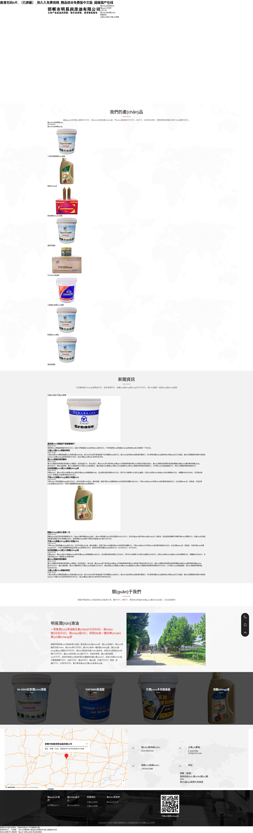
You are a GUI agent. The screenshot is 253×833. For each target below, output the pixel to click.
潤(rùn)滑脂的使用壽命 (57, 459)
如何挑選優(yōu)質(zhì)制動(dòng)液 (63, 468)
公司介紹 (103, 10)
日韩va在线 (28, 832)
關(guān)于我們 (105, 8)
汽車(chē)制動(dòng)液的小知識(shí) (63, 477)
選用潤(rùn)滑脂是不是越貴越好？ (61, 444)
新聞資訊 (103, 15)
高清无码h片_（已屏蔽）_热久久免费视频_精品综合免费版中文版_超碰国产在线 (56, 2)
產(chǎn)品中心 (73, 798)
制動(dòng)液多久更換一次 (58, 532)
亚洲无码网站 (37, 832)
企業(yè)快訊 (104, 17)
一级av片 (20, 832)
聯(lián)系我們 (113, 797)
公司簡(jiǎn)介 (53, 805)
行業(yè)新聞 (114, 17)
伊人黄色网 (13, 832)
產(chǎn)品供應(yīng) (107, 13)
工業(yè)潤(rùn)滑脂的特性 (58, 450)
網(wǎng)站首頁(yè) (107, 6)
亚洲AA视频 (4, 832)
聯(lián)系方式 (112, 802)
